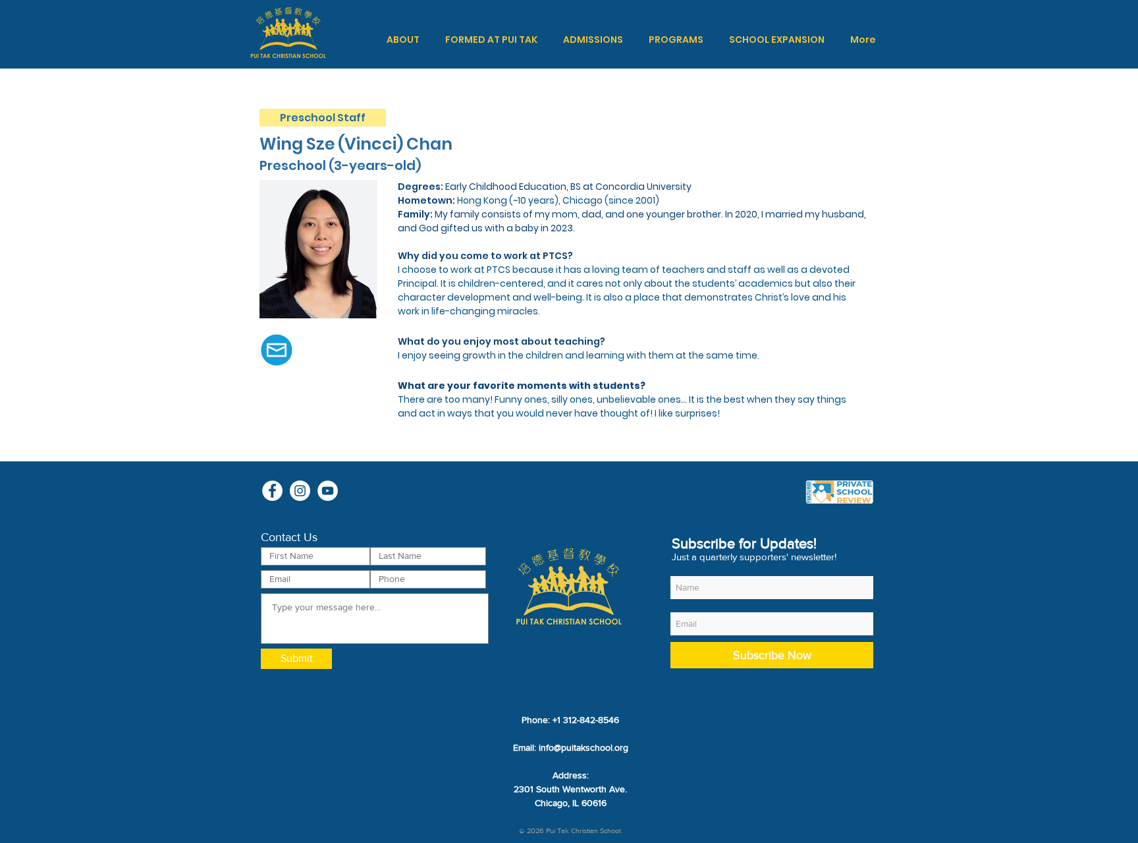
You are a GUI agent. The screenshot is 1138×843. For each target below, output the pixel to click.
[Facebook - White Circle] (272, 490)
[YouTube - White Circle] (327, 490)
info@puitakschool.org (583, 747)
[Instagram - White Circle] (300, 490)
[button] (402, 39)
